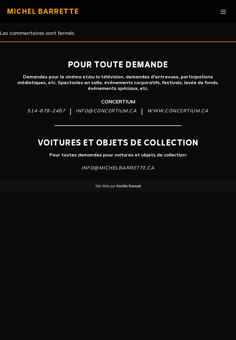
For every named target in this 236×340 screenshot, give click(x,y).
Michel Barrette (43, 11)
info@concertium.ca (106, 111)
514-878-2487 (46, 111)
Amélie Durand (128, 186)
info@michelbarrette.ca (118, 168)
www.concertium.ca (178, 111)
